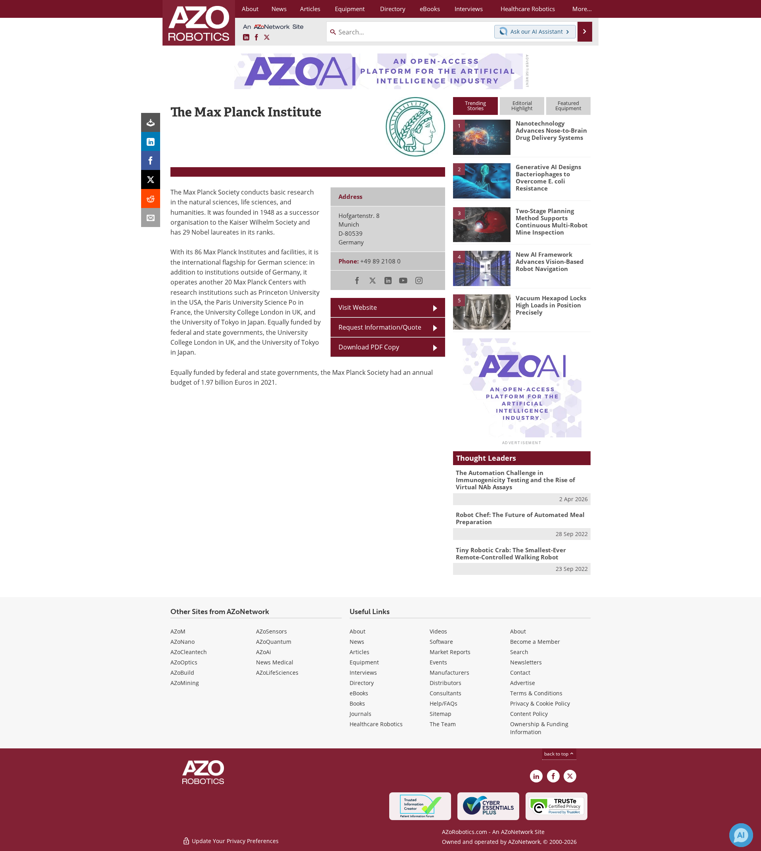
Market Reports (450, 652)
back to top (557, 753)
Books (357, 703)
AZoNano (182, 641)
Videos (438, 631)
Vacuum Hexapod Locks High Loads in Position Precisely (551, 305)
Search (519, 652)
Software (441, 641)
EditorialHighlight (522, 105)
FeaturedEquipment (568, 105)
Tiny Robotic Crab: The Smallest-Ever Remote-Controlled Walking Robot (511, 553)
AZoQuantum (273, 641)
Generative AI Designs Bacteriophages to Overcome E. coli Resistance (548, 177)
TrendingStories (475, 105)
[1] (481, 136)
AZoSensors (271, 631)
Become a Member (535, 641)
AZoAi (263, 652)
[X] (150, 179)
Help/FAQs (443, 703)
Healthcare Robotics (376, 724)
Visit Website (357, 307)
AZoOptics (183, 662)
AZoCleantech (188, 652)
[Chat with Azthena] (741, 835)
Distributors (445, 683)
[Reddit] (150, 198)
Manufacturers (449, 672)
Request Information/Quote (379, 327)
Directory (362, 683)
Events (438, 662)
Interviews (363, 672)
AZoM (177, 631)
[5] (481, 311)
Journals (360, 713)
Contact (520, 672)
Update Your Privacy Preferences (234, 841)
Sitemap (440, 713)
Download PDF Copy (368, 347)
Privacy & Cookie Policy (540, 703)
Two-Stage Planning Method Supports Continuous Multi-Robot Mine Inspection (552, 221)
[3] (481, 223)
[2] (481, 180)
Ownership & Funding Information (539, 728)
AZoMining (184, 683)
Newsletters (526, 662)
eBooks (359, 693)
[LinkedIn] (150, 141)
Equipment (364, 662)
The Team (443, 724)
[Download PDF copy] (150, 122)
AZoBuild (182, 672)
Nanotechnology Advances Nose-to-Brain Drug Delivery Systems (551, 130)
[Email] (150, 217)
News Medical (274, 662)
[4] (481, 267)
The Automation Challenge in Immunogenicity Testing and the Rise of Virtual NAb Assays (515, 480)
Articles (359, 652)
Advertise (522, 683)
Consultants (445, 693)
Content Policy (529, 713)
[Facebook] (150, 160)
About (357, 631)
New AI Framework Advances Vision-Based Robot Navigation (550, 261)
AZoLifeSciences (277, 672)
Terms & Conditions (536, 693)
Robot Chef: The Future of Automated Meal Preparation (520, 518)
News (357, 641)
